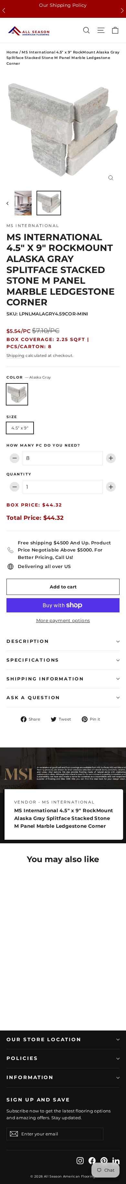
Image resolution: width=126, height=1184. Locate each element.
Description (27, 641)
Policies (22, 1058)
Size (11, 417)
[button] (3, 10)
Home (12, 52)
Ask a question (33, 697)
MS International (32, 225)
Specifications (32, 660)
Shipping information (45, 679)
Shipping (15, 355)
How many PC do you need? (43, 446)
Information (30, 1077)
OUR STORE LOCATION (43, 1039)
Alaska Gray (16, 394)
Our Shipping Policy (63, 5)
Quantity (18, 474)
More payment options (63, 620)
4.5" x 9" (19, 427)
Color (28, 377)
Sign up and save (38, 1100)
